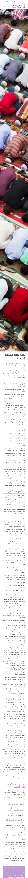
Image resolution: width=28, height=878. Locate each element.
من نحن (11, 1)
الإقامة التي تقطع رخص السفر (15, 711)
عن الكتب (4, 1)
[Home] (18, 6)
